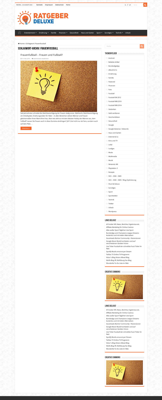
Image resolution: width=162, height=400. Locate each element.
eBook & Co (112, 70)
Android (111, 58)
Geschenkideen (114, 117)
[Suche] (145, 5)
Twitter (111, 204)
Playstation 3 (113, 168)
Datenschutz (59, 5)
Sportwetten (113, 196)
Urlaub (127, 33)
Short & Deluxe (114, 184)
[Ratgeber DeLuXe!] (44, 18)
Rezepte (111, 172)
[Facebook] (127, 4)
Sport (99, 33)
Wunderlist (110, 263)
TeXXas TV (109, 254)
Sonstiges (108, 33)
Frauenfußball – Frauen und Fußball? (42, 54)
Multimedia (112, 156)
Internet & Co (113, 137)
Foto (110, 90)
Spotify (108, 252)
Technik (118, 33)
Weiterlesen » (26, 128)
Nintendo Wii (113, 164)
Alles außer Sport (112, 230)
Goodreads (110, 238)
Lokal (110, 145)
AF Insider (110, 224)
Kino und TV (112, 141)
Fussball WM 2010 (115, 101)
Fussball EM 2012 (114, 97)
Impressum (49, 5)
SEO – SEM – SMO (115, 176)
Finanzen (62, 33)
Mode (110, 152)
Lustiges (111, 149)
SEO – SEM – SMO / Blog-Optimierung (122, 180)
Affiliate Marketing (112, 227)
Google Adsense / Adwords (118, 129)
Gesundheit (74, 33)
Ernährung (43, 33)
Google (111, 125)
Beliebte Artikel (113, 62)
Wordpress (112, 211)
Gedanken (112, 109)
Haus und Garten (87, 33)
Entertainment (29, 33)
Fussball (111, 93)
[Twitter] (130, 4)
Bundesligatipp (114, 66)
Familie (53, 33)
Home (68, 5)
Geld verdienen (114, 113)
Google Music (111, 241)
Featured (111, 82)
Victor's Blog (110, 257)
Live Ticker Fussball (113, 246)
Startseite (39, 5)
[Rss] (125, 4)
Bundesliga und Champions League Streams (122, 233)
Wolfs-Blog (110, 260)
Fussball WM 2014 (115, 105)
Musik (110, 160)
